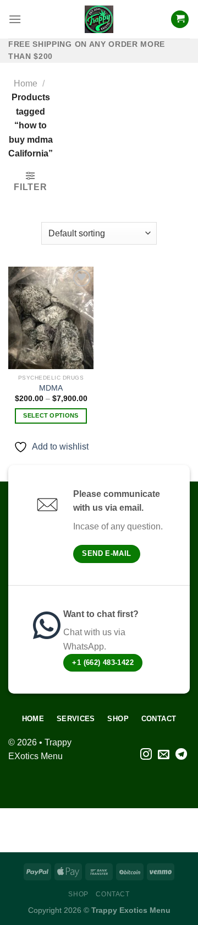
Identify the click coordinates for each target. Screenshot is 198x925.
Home (25, 83)
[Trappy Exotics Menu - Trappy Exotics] (99, 19)
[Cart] (180, 19)
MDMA (51, 388)
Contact (112, 894)
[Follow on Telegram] (181, 755)
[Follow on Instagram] (146, 755)
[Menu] (14, 19)
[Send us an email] (163, 755)
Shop (78, 894)
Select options (51, 415)
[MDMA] (51, 318)
